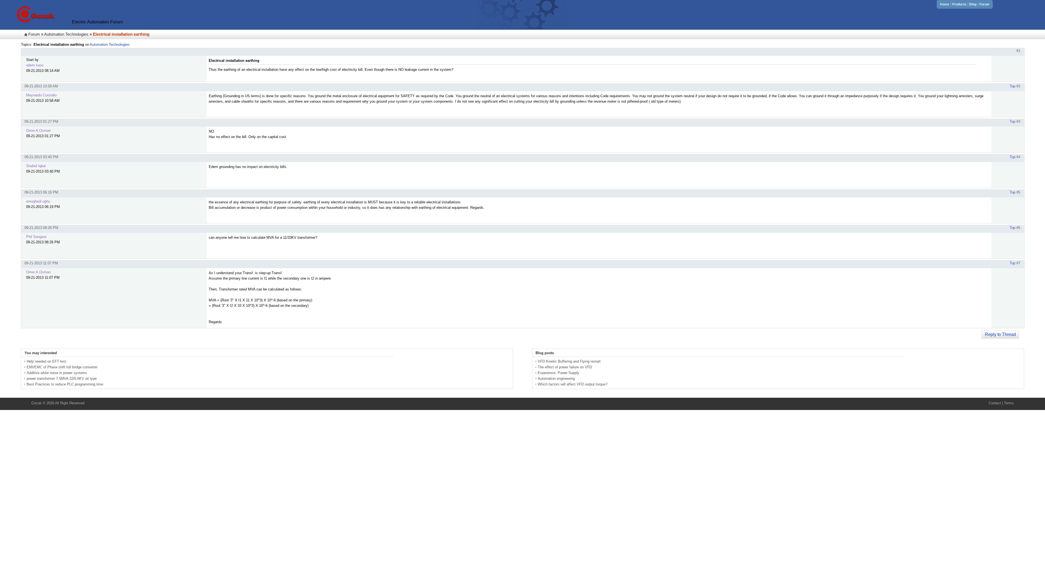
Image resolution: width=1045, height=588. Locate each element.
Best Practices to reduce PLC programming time (65, 384)
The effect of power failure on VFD (565, 367)
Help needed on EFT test (46, 361)
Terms (1009, 403)
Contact (995, 403)
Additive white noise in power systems (57, 373)
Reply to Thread (1000, 334)
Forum (984, 4)
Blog (972, 4)
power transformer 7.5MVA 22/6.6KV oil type (62, 378)
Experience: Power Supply (558, 373)
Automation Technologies (66, 34)
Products (959, 4)
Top (1012, 86)
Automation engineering (556, 378)
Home (944, 4)
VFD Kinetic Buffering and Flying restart (569, 361)
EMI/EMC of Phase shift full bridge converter (62, 367)
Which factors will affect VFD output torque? (572, 384)
